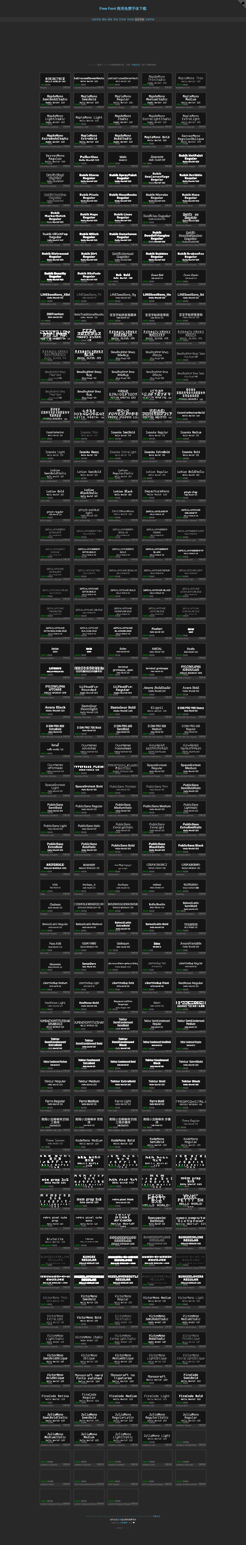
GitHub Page (129, 1516)
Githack (140, 1516)
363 (105, 65)
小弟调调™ (124, 1523)
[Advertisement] (123, 43)
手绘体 (130, 19)
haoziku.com (91, 1516)
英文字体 (139, 19)
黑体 (104, 19)
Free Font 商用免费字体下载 (123, 8)
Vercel (148, 1516)
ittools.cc (118, 1516)
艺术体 (122, 19)
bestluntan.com (105, 1516)
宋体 (115, 19)
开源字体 (149, 19)
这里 (119, 1519)
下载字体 (66, 87)
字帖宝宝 (136, 65)
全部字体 (96, 19)
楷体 (110, 19)
